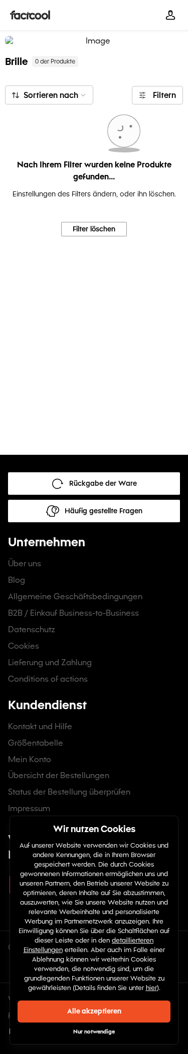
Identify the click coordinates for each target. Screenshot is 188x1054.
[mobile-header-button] (170, 15)
